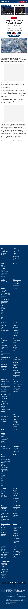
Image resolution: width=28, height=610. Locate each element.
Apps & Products (5, 395)
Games (15, 357)
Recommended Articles (19, 5)
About (14, 379)
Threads (13, 33)
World (2, 263)
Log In (18, 1)
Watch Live (4, 379)
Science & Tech (5, 357)
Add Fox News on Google (14, 35)
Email (20, 33)
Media (3, 280)
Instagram (8, 583)
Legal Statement (13, 602)
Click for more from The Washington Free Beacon (12, 140)
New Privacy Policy (14, 589)
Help (6, 591)
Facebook (8, 33)
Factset (7, 600)
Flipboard (15, 33)
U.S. (2, 248)
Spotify (25, 583)
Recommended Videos (6, 5)
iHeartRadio (14, 585)
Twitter (10, 33)
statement (5, 96)
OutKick (15, 288)
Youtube (10, 583)
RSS (20, 583)
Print (18, 33)
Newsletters (23, 583)
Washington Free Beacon (19, 25)
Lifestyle (3, 322)
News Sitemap (8, 592)
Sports (3, 288)
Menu (26, 1)
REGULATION (14, 18)
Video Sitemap (14, 592)
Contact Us (10, 591)
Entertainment (17, 280)
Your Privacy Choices (12, 590)
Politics (15, 248)
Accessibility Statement (17, 591)
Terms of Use (8, 589)
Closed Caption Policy (21, 590)
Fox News (5, 2)
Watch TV (22, 1)
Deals (2, 339)
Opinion (15, 263)
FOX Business (16, 339)
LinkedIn (15, 583)
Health (15, 322)
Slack (18, 583)
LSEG (11, 603)
